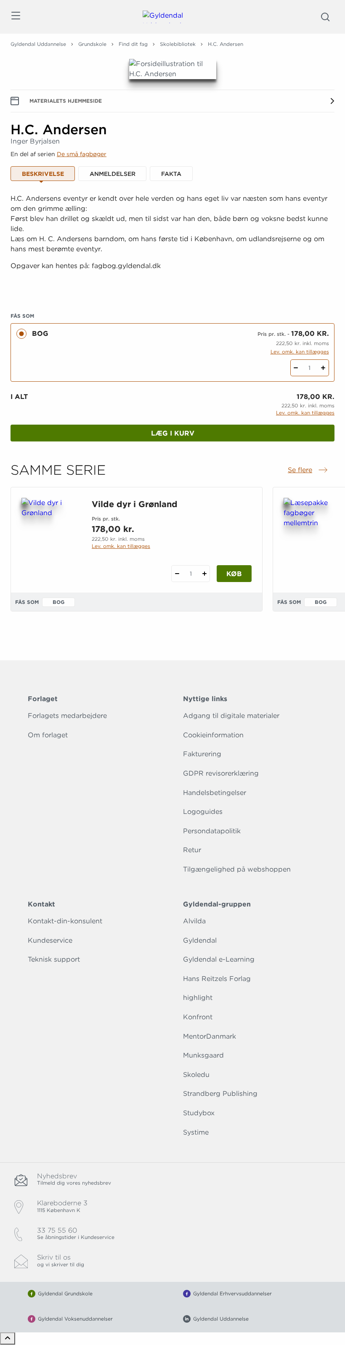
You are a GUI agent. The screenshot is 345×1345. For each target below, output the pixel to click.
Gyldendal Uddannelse (38, 44)
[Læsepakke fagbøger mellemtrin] (312, 538)
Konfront (197, 1017)
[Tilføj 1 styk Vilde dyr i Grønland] (204, 574)
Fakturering (202, 754)
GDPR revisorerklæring (221, 773)
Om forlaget (48, 735)
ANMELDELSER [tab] (112, 173)
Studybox (199, 1113)
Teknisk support (54, 959)
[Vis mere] (172, 287)
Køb (234, 574)
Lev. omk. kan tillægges (300, 351)
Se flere (308, 470)
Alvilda (194, 921)
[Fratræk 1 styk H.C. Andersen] (296, 368)
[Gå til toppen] (7, 1338)
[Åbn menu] (15, 17)
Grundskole (92, 44)
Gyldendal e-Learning (219, 959)
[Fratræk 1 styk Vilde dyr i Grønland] (177, 574)
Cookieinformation (213, 735)
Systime (196, 1132)
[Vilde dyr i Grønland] (49, 538)
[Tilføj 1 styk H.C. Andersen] (323, 368)
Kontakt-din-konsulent (65, 921)
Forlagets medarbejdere (67, 716)
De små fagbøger (81, 154)
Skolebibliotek (178, 44)
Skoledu (196, 1075)
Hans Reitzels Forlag (217, 979)
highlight (197, 998)
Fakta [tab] (171, 173)
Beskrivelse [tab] (43, 173)
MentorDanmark (209, 1036)
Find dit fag (133, 44)
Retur (192, 850)
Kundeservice (50, 940)
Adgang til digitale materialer (231, 716)
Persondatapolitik (212, 831)
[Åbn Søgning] (325, 17)
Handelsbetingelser (214, 793)
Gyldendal (200, 940)
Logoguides (203, 812)
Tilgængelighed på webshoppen (237, 869)
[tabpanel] (172, 243)
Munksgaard (203, 1055)
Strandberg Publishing (220, 1094)
